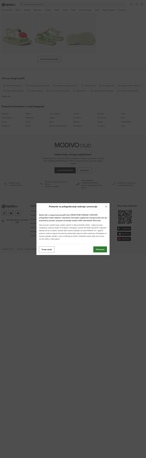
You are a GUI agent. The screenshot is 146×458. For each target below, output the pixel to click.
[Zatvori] (106, 206)
